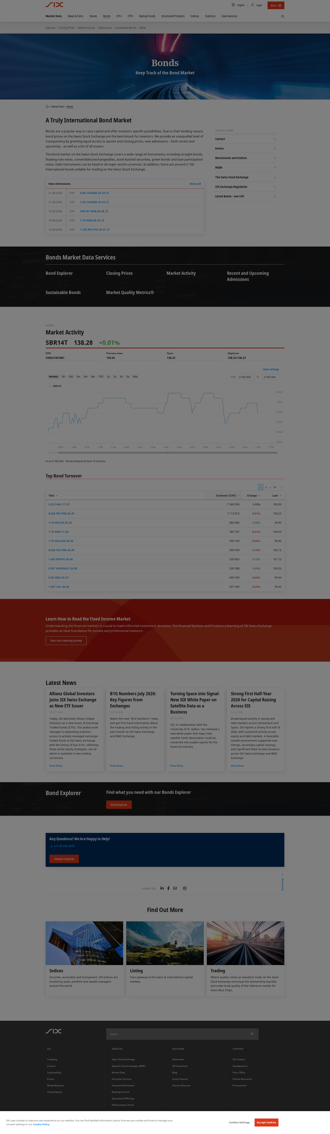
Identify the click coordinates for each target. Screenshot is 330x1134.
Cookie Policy (41, 1124)
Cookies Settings (239, 1122)
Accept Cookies (266, 1122)
